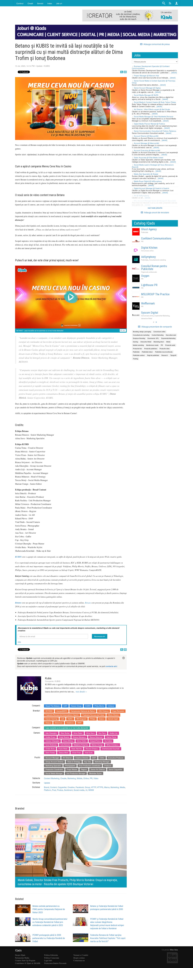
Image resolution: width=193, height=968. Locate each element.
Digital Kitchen (149, 247)
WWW (91, 790)
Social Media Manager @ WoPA (146, 95)
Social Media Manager (54, 773)
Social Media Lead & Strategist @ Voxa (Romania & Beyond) (153, 166)
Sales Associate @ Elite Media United (148, 157)
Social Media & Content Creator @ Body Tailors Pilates (155, 102)
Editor (102, 757)
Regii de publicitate (153, 355)
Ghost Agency (149, 229)
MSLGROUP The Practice (155, 294)
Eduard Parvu (95, 741)
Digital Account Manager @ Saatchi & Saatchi (151, 188)
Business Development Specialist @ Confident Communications (150, 67)
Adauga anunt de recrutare (156, 212)
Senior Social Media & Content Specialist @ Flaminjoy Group (153, 81)
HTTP (93, 787)
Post (54, 790)
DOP (94, 757)
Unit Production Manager (75, 773)
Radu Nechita (76, 748)
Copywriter (62, 787)
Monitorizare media (152, 345)
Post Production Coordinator (89, 765)
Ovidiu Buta (50, 748)
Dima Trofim (81, 741)
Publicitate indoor (147, 352)
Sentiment (68, 790)
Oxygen (145, 275)
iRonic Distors (113, 715)
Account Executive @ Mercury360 (147, 150)
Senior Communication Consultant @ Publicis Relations (155, 131)
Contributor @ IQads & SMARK (27, 963)
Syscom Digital (149, 312)
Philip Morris (99, 706)
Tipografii (173, 355)
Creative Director (81, 757)
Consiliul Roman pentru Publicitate (154, 267)
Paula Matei (62, 748)
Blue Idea (174, 949)
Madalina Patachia (81, 745)
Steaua (48, 722)
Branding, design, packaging (142, 331)
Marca (106, 787)
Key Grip (87, 761)
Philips (92, 719)
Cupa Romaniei (118, 711)
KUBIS (47, 65)
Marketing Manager (102, 761)
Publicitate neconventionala (163, 352)
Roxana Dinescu (92, 748)
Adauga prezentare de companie (156, 326)
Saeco (101, 719)
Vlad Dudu (89, 752)
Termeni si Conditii (80, 955)
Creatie (63, 778)
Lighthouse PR (149, 285)
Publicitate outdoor (139, 355)
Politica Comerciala (51, 958)
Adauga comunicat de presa (156, 44)
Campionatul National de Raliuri (83, 711)
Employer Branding (139, 338)
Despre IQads (20, 955)
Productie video (164, 348)
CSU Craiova (103, 711)
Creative (71, 787)
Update (39, 65)
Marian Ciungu (97, 745)
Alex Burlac (65, 733)
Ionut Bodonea (51, 745)
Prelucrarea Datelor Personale (55, 963)
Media (122, 787)
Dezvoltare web (171, 335)
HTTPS (100, 787)
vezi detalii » (81, 691)
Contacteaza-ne (79, 960)
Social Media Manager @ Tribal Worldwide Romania (153, 116)
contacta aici (111, 666)
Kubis (48, 678)
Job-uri (59, 3)
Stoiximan (58, 722)
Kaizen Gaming (51, 719)
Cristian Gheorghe (52, 741)
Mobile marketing (138, 345)
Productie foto (137, 348)
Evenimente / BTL (153, 338)
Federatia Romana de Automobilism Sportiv (62, 715)
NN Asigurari (81, 719)
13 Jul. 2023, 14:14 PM (25, 65)
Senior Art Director (98, 769)
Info (19, 642)
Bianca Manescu (79, 737)
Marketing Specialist (53, 765)
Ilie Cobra (108, 741)
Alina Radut (78, 733)
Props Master (72, 769)
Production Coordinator (54, 769)
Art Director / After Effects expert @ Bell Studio (152, 109)
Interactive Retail (146, 318)
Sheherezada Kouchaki (111, 748)
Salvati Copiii (113, 719)
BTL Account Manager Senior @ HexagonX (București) (155, 200)
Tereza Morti (63, 752)
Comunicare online (147, 251)
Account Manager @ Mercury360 (146, 143)
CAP (65, 706)
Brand (46, 787)
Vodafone (70, 722)
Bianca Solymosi (96, 737)
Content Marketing (51, 778)
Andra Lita (113, 733)
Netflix (70, 719)
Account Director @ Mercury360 (146, 136)
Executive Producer (115, 757)
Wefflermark (148, 303)
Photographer (70, 765)
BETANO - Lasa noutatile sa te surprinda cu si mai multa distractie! (39, 330)
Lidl (62, 719)
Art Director (67, 757)
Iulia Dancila (65, 745)
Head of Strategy (73, 761)
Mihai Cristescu (112, 745)
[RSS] (121, 72)
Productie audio (170, 345)
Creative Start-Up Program (25, 960)
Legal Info (48, 960)
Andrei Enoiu (50, 737)
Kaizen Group (76, 706)
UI (86, 790)
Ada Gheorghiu (51, 733)
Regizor (84, 769)
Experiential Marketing (162, 316)
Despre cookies (79, 958)
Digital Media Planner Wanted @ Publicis (149, 123)
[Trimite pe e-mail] (125, 72)
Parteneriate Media (22, 958)
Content (53, 787)
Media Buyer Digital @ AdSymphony (148, 181)
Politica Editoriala (51, 955)
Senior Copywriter (115, 769)
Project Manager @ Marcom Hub (146, 75)
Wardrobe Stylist (95, 773)
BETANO (49, 711)
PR (91, 778)
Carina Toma (111, 737)
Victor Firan (76, 752)
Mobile (79, 778)
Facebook (80, 787)
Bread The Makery (53, 706)
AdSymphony (148, 257)
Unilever (111, 706)
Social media (79, 790)
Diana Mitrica (68, 741)
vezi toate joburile (155, 208)
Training (135, 359)
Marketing (71, 778)
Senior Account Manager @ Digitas (147, 88)
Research (164, 355)
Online (86, 778)
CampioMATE (61, 711)
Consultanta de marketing (157, 260)
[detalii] (174, 72)
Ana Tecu (102, 733)
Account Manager (52, 757)
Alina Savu (90, 733)
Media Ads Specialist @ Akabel (146, 174)
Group (87, 787)
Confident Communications (156, 238)
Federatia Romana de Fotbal (93, 715)
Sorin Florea (50, 752)
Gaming (135, 342)
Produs (60, 790)
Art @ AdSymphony (141, 195)
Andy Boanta (64, 737)
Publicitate (144, 232)
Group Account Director (54, 761)
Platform (47, 790)
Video (95, 778)
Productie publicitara (150, 348)
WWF (79, 722)
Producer (107, 765)
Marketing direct (159, 342)
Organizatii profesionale (149, 272)
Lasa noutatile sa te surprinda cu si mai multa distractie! (67, 728)
